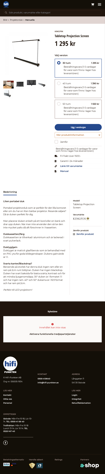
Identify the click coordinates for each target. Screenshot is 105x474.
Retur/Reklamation (81, 403)
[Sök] (6, 12)
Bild (5, 20)
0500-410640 (44, 378)
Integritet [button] (76, 399)
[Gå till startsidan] (6, 4)
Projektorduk (16, 20)
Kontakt (7, 395)
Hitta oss (7, 399)
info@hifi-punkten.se (48, 382)
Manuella (30, 20)
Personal (7, 403)
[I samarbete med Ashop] (89, 465)
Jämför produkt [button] (85, 234)
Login (74, 395)
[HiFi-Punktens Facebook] (5, 443)
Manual (64, 171)
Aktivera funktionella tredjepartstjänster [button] (53, 334)
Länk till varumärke (71, 166)
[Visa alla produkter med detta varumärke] (87, 219)
